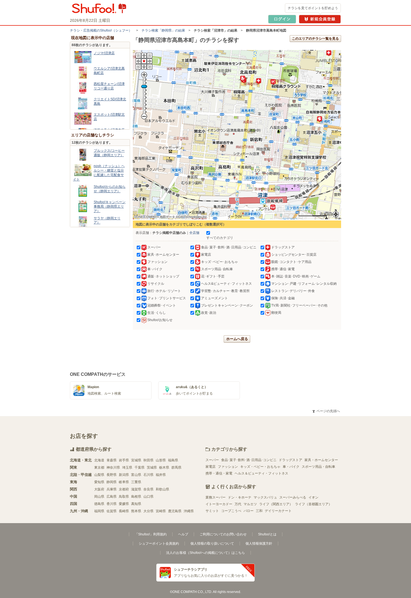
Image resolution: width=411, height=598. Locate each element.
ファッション (228, 467)
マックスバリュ (265, 497)
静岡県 (112, 482)
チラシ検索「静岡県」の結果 (163, 30)
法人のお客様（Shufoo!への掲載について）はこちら (205, 553)
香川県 (112, 504)
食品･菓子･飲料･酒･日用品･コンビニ (249, 460)
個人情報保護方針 (258, 543)
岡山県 (99, 497)
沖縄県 (189, 511)
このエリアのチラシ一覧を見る (315, 39)
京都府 (124, 489)
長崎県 (124, 511)
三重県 (136, 482)
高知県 (136, 504)
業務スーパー (216, 497)
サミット (212, 511)
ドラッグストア (290, 460)
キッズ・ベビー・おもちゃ (260, 467)
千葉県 (139, 467)
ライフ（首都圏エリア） (313, 504)
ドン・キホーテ (239, 497)
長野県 (112, 475)
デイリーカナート (278, 511)
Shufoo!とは (267, 534)
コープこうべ (231, 511)
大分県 (148, 511)
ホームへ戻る (237, 339)
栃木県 (164, 467)
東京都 (99, 467)
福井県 (161, 475)
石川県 (148, 475)
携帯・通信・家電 (219, 473)
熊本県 (136, 511)
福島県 (173, 460)
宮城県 (136, 460)
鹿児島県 (174, 511)
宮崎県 (161, 511)
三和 (259, 511)
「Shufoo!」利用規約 (151, 534)
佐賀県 (112, 511)
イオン (313, 497)
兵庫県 (112, 489)
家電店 (211, 467)
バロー (249, 511)
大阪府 (99, 489)
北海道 (99, 460)
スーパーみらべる (292, 497)
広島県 (112, 497)
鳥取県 (124, 497)
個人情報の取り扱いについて (212, 543)
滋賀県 (136, 489)
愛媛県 (124, 504)
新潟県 (124, 475)
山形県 (161, 460)
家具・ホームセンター (321, 460)
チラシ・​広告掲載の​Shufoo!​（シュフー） (101, 30)
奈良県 (148, 489)
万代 (238, 504)
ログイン (282, 19)
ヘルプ (183, 534)
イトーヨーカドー (219, 504)
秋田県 (148, 460)
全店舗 (194, 233)
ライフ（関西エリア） (276, 504)
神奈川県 (113, 467)
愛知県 (99, 482)
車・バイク (291, 467)
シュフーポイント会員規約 (159, 543)
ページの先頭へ (326, 411)
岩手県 (124, 460)
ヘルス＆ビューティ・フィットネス (261, 473)
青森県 (112, 460)
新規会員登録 (320, 19)
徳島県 (99, 504)
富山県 (136, 475)
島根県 (136, 497)
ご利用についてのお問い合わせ (223, 534)
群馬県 (176, 467)
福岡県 (99, 511)
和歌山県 (162, 489)
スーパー (212, 460)
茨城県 (152, 467)
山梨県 (99, 475)
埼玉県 (127, 467)
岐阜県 (124, 482)
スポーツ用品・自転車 (318, 467)
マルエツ (250, 504)
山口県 (148, 497)
